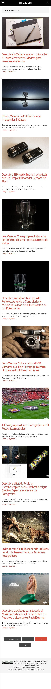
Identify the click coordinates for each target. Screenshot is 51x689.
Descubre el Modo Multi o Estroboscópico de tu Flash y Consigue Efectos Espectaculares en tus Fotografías (24, 489)
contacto (40, 669)
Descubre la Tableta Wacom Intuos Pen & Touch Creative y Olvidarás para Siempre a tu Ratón (25, 58)
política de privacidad (26, 669)
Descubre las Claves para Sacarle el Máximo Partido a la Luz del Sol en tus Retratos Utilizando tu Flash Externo (24, 614)
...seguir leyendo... (9, 71)
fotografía (38, 667)
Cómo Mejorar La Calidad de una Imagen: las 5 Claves (21, 117)
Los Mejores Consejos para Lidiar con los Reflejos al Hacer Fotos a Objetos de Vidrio (25, 240)
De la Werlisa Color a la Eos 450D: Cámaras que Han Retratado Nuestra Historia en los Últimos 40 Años (24, 367)
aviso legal (11, 669)
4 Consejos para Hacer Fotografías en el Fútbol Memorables (25, 426)
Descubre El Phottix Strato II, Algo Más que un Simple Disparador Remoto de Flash (24, 178)
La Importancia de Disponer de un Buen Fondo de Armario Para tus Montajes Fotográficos (25, 552)
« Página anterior (12, 639)
